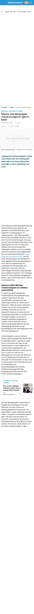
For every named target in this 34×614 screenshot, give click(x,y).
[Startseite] (15, 2)
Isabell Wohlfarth (9, 394)
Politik (12, 107)
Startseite (4, 107)
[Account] (31, 2)
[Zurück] (2, 12)
